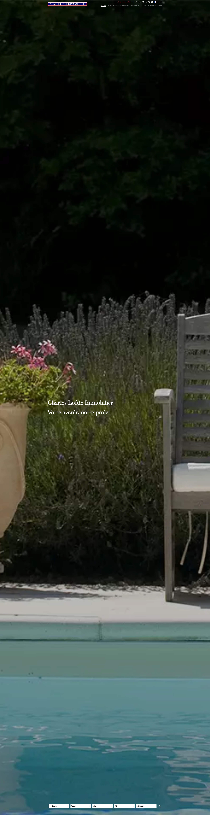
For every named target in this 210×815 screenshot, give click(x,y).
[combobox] (59, 806)
